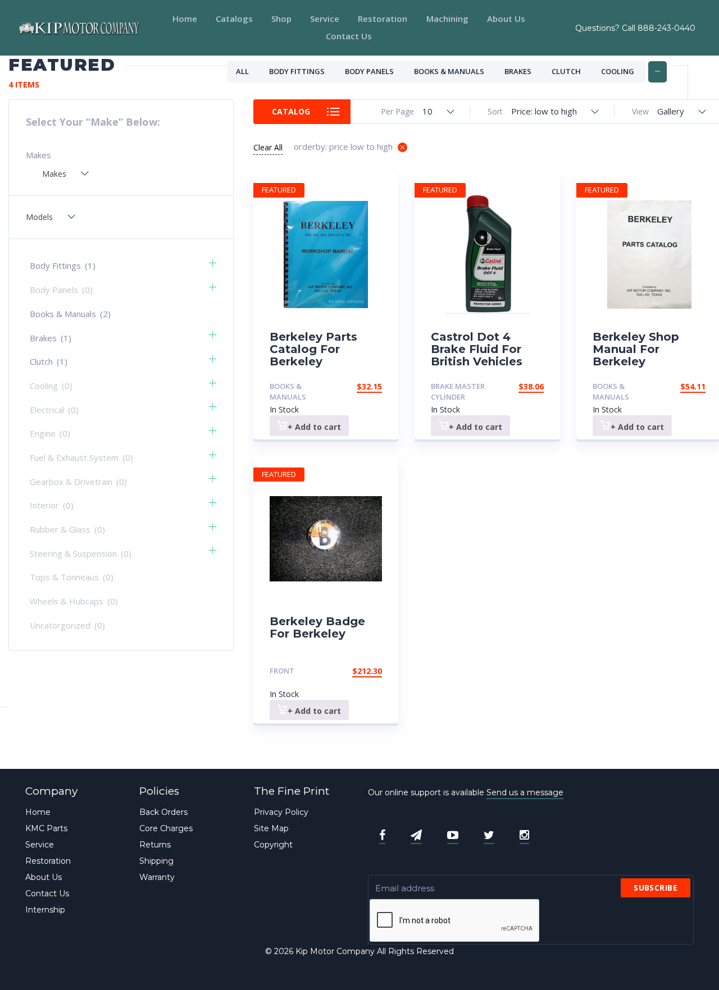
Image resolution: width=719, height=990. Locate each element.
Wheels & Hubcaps (74, 601)
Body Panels (369, 71)
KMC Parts (46, 828)
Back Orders (163, 812)
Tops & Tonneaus (71, 577)
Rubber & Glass (67, 529)
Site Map (271, 828)
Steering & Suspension (80, 553)
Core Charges (166, 828)
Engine (50, 433)
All (242, 71)
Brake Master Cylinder (458, 391)
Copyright (273, 845)
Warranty (157, 877)
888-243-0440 (666, 28)
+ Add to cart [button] (314, 426)
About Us (506, 18)
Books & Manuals (449, 71)
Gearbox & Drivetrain (78, 481)
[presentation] (455, 921)
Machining (447, 18)
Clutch (566, 71)
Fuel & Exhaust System (81, 457)
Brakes (517, 71)
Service (324, 18)
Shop (281, 18)
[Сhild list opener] (212, 263)
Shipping (156, 861)
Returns (155, 845)
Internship (45, 910)
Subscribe (655, 887)
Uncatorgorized (67, 625)
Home (184, 18)
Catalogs (234, 18)
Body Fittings (297, 71)
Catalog (291, 111)
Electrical (54, 409)
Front (282, 671)
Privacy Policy (281, 812)
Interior (52, 505)
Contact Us (349, 36)
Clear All (268, 147)
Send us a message (524, 792)
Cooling (617, 71)
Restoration (382, 18)
